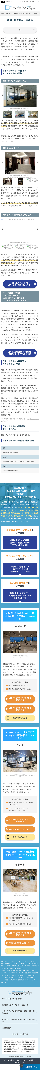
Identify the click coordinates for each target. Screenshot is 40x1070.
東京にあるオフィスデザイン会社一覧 (15, 1005)
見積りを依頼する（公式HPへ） (20, 829)
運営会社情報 (6, 1028)
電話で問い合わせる (20, 718)
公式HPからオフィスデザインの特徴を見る (20, 699)
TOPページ (15, 1034)
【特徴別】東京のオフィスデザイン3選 (31, 1067)
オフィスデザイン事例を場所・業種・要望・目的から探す (20, 284)
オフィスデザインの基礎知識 (12, 999)
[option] (20, 98)
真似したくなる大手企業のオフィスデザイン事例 (18, 1020)
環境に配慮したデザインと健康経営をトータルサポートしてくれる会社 (20, 595)
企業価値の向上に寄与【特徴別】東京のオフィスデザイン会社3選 (20, 353)
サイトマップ (24, 1034)
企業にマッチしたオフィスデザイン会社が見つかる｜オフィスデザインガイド (22, 2)
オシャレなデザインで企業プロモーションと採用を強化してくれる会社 (20, 569)
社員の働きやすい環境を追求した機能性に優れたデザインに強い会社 (20, 542)
